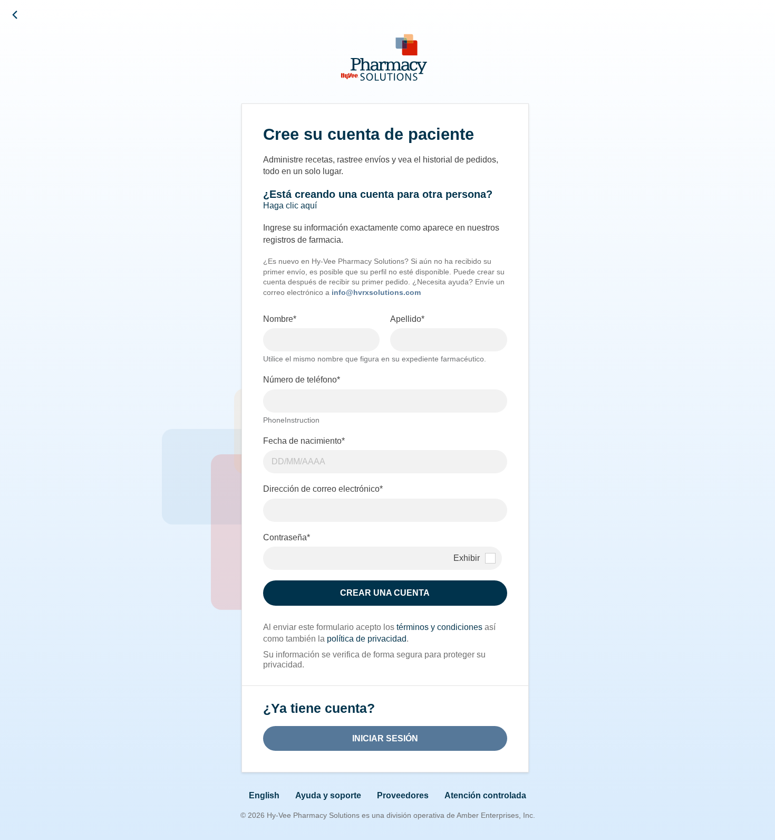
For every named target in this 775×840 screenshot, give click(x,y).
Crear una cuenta (385, 592)
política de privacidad (366, 638)
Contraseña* (286, 537)
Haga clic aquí (290, 205)
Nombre (279, 318)
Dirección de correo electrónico (323, 488)
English (264, 795)
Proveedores (403, 795)
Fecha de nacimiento (304, 440)
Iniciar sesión (385, 738)
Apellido (407, 318)
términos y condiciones (439, 627)
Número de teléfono (301, 379)
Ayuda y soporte (328, 795)
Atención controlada (485, 795)
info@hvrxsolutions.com (376, 292)
